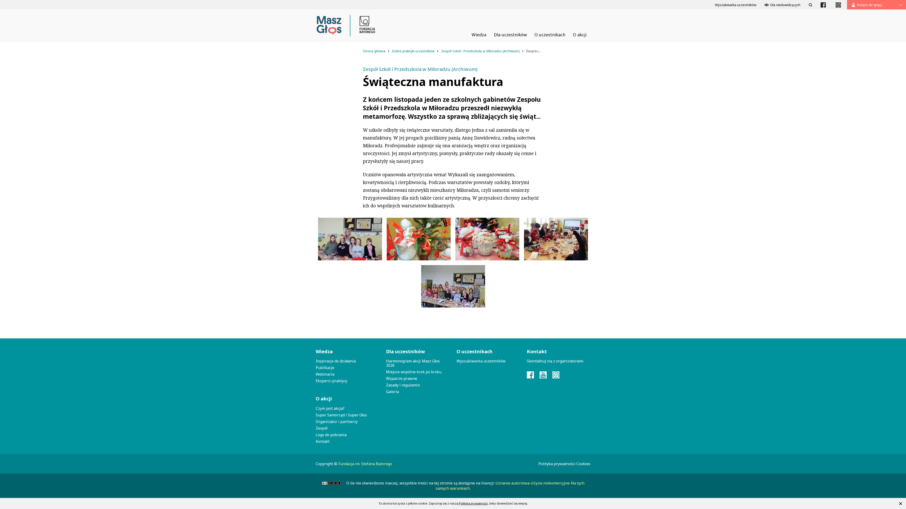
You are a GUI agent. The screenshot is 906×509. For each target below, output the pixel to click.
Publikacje (325, 367)
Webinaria (325, 374)
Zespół (321, 428)
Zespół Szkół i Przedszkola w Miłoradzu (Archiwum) (481, 51)
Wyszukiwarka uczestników (481, 361)
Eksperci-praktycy (331, 380)
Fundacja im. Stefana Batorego (365, 463)
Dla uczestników (405, 351)
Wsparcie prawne (401, 378)
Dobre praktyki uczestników (414, 51)
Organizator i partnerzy (337, 421)
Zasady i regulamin (403, 385)
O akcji (324, 398)
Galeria (392, 391)
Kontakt (323, 441)
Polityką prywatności (473, 503)
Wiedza (324, 351)
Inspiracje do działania (336, 361)
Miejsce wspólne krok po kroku (413, 371)
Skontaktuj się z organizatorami (555, 361)
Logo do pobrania (331, 434)
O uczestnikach (475, 351)
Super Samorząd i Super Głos (341, 415)
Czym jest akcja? (330, 408)
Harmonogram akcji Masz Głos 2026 (413, 363)
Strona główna (374, 51)
